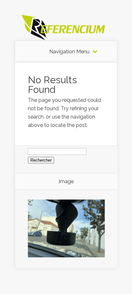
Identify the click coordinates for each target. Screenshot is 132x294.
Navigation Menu (69, 51)
